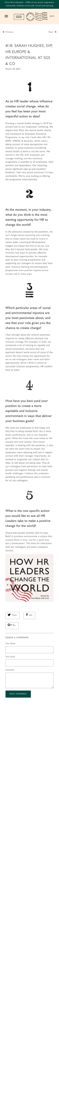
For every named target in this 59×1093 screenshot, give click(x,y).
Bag (52, 16)
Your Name (11, 644)
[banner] (31, 16)
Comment (10, 670)
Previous (9, 32)
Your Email (10, 657)
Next (51, 32)
